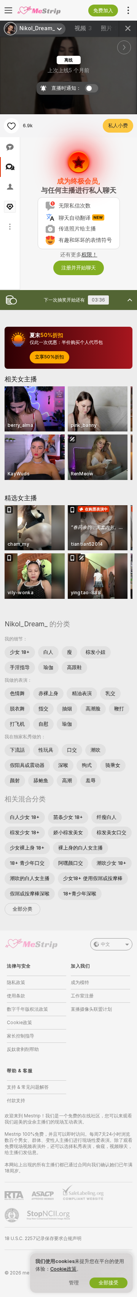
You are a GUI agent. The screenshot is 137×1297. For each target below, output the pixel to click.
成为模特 (80, 982)
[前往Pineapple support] (13, 1215)
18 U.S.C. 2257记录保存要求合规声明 (43, 1238)
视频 (83, 28)
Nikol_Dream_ (26, 624)
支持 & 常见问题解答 (28, 1087)
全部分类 (22, 909)
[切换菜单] (8, 10)
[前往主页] (42, 10)
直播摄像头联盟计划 (91, 1009)
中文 (105, 944)
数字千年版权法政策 (27, 1009)
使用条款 (16, 996)
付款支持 (16, 1100)
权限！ (89, 254)
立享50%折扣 (49, 357)
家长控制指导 (20, 1036)
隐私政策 (16, 982)
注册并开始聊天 (78, 268)
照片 (109, 28)
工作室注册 (82, 996)
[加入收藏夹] (11, 125)
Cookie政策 (19, 1022)
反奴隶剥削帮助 (23, 1049)
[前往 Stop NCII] (49, 1215)
